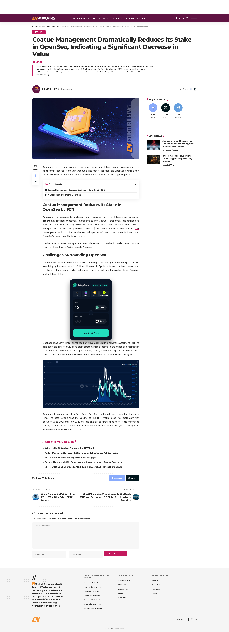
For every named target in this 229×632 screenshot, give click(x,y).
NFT (137, 228)
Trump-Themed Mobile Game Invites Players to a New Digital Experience (84, 462)
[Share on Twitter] (195, 89)
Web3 (120, 243)
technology (49, 220)
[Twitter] (179, 18)
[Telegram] (183, 18)
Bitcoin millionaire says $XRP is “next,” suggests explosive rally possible (177, 159)
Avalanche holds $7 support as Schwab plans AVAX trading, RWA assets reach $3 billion (178, 144)
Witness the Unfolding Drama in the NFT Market (71, 448)
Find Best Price (91, 332)
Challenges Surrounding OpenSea (64, 195)
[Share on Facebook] (191, 89)
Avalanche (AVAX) (170, 150)
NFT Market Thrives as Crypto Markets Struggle (70, 457)
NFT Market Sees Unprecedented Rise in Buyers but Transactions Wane (83, 467)
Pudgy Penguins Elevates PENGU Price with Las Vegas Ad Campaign (81, 453)
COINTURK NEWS (50, 89)
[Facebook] (176, 18)
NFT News (38, 32)
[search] (187, 18)
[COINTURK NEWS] (43, 18)
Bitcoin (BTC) (168, 165)
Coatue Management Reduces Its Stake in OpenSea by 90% (76, 190)
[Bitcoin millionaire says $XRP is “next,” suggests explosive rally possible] (153, 159)
